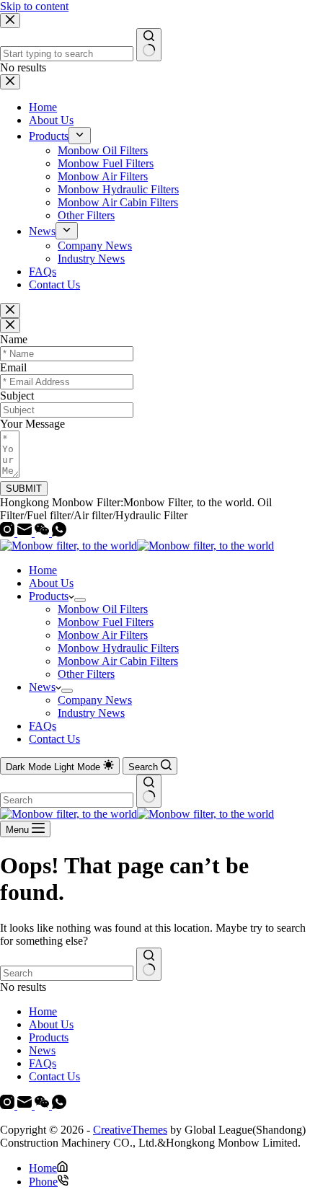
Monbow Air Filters (103, 635)
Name (13, 339)
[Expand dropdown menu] (80, 600)
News (42, 687)
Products (48, 596)
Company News (95, 700)
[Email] (26, 532)
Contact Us (54, 739)
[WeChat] (43, 532)
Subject (17, 395)
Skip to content (34, 6)
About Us (51, 583)
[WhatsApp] (59, 532)
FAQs (42, 726)
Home (43, 570)
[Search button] (148, 791)
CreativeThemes (130, 1130)
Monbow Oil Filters (103, 609)
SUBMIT (24, 488)
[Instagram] (8, 532)
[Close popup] (10, 310)
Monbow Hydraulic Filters (118, 648)
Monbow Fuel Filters (106, 622)
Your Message (32, 424)
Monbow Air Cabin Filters (118, 661)
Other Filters (86, 674)
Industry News (91, 713)
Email (13, 367)
